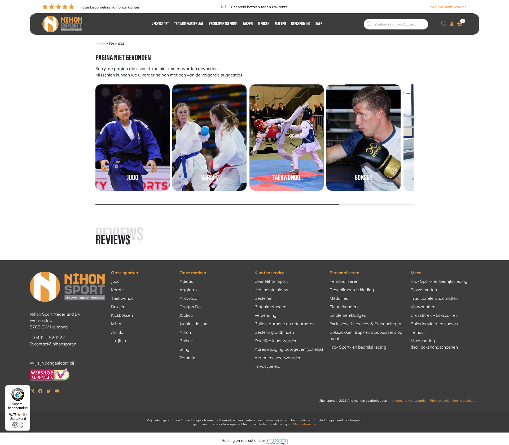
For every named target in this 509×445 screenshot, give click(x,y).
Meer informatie (304, 424)
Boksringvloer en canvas (434, 323)
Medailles (339, 298)
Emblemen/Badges (348, 315)
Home (100, 43)
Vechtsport (160, 24)
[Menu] (27, 388)
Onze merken (192, 272)
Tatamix (187, 357)
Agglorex (188, 289)
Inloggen (416, 7)
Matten (280, 24)
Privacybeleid (267, 366)
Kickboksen (122, 315)
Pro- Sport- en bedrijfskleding (358, 347)
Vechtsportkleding (223, 24)
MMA (116, 323)
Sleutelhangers (344, 306)
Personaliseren (344, 272)
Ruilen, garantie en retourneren (284, 323)
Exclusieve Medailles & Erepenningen (365, 323)
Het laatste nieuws (272, 289)
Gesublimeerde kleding (352, 289)
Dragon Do (190, 306)
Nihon (185, 332)
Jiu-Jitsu (118, 340)
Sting (184, 349)
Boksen (118, 306)
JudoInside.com (194, 323)
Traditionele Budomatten (434, 298)
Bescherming (300, 24)
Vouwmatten (423, 306)
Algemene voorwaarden (277, 357)
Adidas (186, 281)
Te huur (418, 332)
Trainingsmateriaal (189, 24)
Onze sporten (124, 272)
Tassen (248, 24)
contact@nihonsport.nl (55, 343)
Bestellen (263, 298)
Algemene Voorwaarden (410, 401)
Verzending (265, 315)
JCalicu (186, 315)
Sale (318, 24)
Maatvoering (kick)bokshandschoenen (434, 344)
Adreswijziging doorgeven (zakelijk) (288, 349)
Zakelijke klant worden (447, 7)
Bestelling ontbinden (274, 332)
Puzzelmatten (424, 289)
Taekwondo (122, 298)
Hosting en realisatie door (243, 440)
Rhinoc (186, 340)
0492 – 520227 (49, 337)
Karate (117, 289)
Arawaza (188, 298)
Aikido (117, 332)
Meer (416, 272)
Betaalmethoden (270, 306)
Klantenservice (269, 272)
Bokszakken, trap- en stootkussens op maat (366, 335)
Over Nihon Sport (271, 281)
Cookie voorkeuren (465, 401)
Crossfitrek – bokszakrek (434, 315)
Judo (115, 281)
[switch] (17, 425)
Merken (263, 24)
